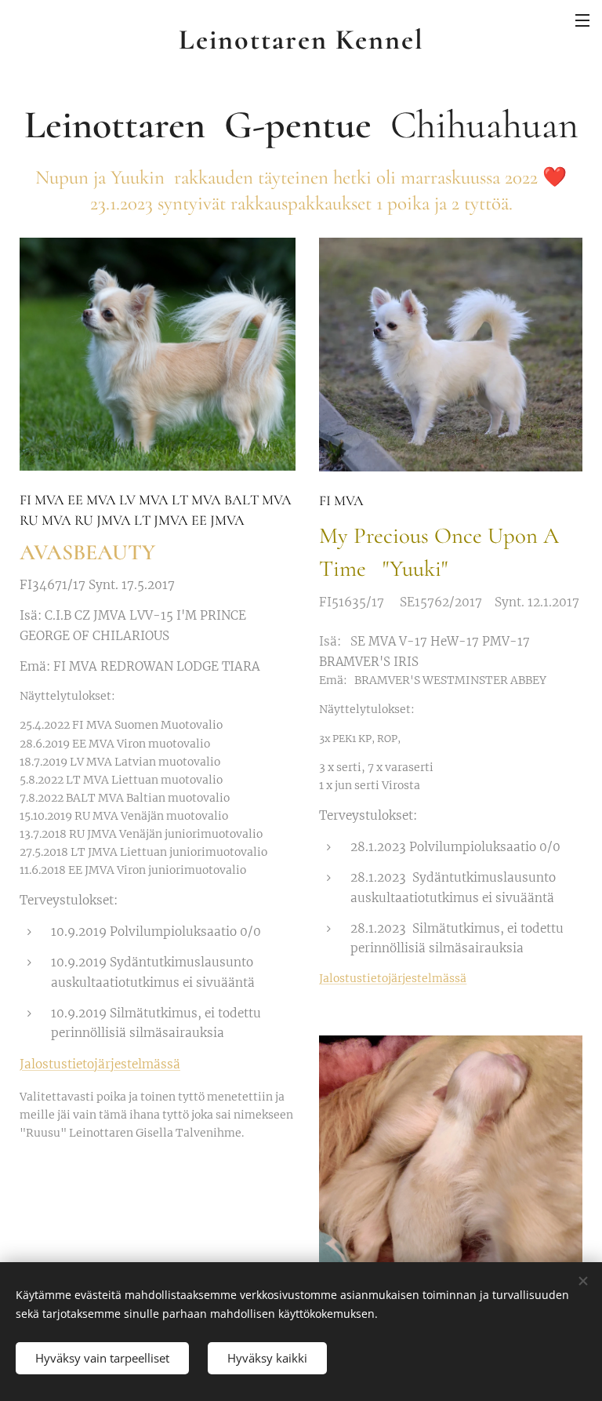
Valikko (582, 19)
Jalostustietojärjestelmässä (100, 1064)
